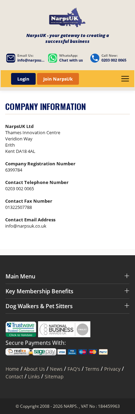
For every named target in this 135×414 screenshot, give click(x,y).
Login (23, 79)
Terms (92, 369)
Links (34, 376)
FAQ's (74, 369)
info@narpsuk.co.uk (31, 60)
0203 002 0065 (113, 60)
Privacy (112, 369)
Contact (14, 376)
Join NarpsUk (58, 79)
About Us (35, 369)
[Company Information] (67, 18)
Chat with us (71, 60)
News (56, 369)
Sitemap (54, 376)
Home (12, 369)
